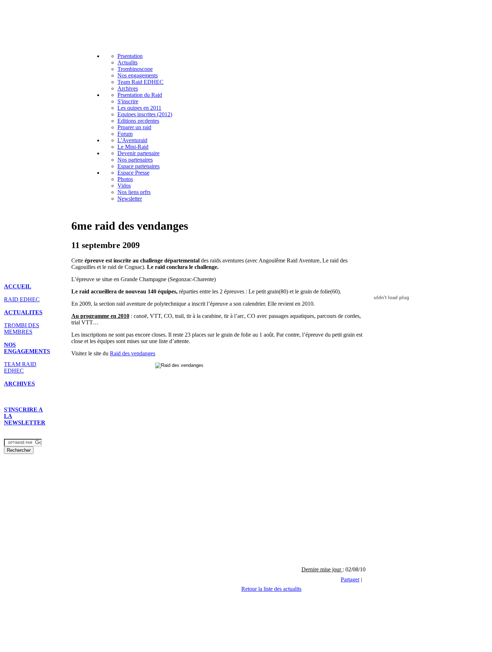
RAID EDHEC (22, 299)
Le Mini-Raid (132, 147)
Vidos (124, 186)
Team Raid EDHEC (140, 82)
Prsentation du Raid (139, 95)
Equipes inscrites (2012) (144, 114)
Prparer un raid (134, 127)
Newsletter (129, 198)
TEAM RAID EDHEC (20, 367)
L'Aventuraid (132, 140)
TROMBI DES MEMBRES (21, 328)
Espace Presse (133, 173)
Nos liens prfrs (134, 192)
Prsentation (130, 56)
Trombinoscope (135, 69)
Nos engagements (137, 75)
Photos (125, 179)
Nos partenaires (135, 160)
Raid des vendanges (132, 353)
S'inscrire (127, 101)
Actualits (127, 62)
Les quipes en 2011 (139, 108)
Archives (127, 88)
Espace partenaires (138, 166)
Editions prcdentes (138, 121)
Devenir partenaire (138, 153)
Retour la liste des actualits (271, 589)
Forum (125, 134)
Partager (350, 579)
